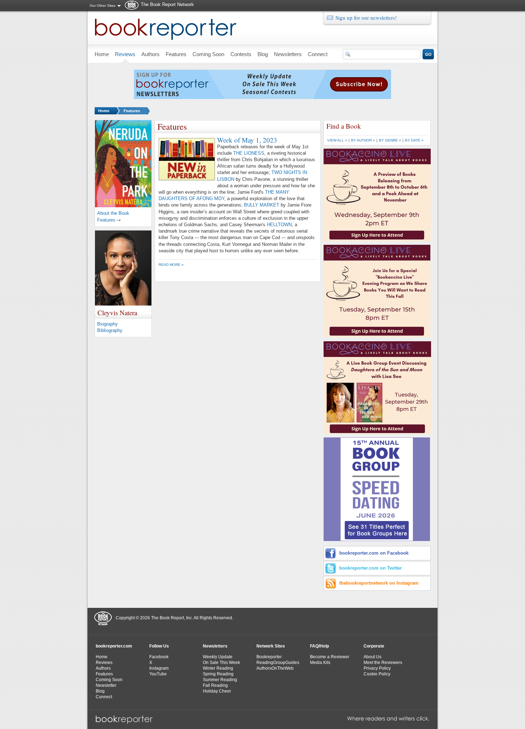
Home (103, 111)
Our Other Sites (102, 6)
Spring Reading (218, 674)
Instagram (159, 668)
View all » (337, 140)
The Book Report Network (167, 4)
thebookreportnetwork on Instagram (379, 583)
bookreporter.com (114, 646)
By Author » (363, 140)
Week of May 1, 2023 (247, 139)
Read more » (171, 265)
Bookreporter (269, 657)
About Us (372, 657)
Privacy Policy (377, 668)
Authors (103, 668)
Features (132, 111)
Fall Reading (215, 685)
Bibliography (109, 330)
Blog (100, 691)
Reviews (104, 662)
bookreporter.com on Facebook (374, 553)
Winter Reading (218, 668)
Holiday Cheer (217, 691)
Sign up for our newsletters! (366, 17)
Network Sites (270, 646)
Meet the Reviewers (383, 662)
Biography (107, 324)
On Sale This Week (221, 662)
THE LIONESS (248, 153)
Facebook (159, 657)
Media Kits (320, 662)
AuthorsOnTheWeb (275, 668)
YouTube (158, 674)
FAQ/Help (319, 646)
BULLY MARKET (261, 205)
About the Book (113, 213)
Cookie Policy (377, 674)
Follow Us (159, 646)
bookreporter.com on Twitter (370, 568)
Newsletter (106, 685)
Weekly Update (217, 657)
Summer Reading (220, 680)
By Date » (414, 140)
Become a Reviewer (329, 657)
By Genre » (390, 140)
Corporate (374, 646)
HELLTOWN (279, 224)
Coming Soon (109, 680)
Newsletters (215, 646)
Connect (104, 697)
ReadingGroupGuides (277, 662)
